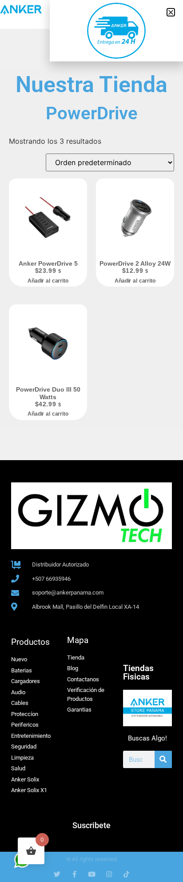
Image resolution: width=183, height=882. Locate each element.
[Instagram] (109, 874)
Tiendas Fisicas (138, 672)
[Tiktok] (126, 874)
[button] (170, 12)
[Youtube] (91, 874)
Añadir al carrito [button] (48, 281)
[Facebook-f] (74, 874)
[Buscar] (163, 759)
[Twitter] (57, 874)
